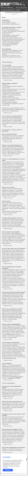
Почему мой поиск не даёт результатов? (11, 51)
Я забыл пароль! (5, 34)
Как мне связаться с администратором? (11, 24)
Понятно (8, 470)
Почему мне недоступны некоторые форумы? (12, 40)
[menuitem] (3, 7)
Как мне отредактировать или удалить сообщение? (13, 39)
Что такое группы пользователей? (9, 44)
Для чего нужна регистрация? (8, 28)
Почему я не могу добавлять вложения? (11, 41)
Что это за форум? (6, 21)
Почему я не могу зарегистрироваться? (11, 30)
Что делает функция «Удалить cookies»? (11, 35)
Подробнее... (6, 467)
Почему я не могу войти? (7, 32)
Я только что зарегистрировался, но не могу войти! (13, 31)
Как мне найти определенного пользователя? (12, 57)
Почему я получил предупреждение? (10, 43)
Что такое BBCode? (6, 45)
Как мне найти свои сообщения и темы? (11, 55)
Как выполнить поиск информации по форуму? (12, 50)
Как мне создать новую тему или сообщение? (12, 38)
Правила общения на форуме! (9, 22)
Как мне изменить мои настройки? (9, 36)
